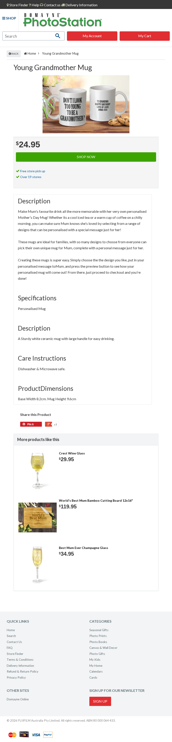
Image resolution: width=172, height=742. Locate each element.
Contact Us (14, 642)
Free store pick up (32, 171)
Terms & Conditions (20, 659)
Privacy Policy (16, 677)
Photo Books (98, 642)
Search (11, 636)
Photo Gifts (97, 654)
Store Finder (15, 654)
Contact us (51, 5)
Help (35, 5)
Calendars (96, 671)
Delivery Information (81, 5)
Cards (93, 677)
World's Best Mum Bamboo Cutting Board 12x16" (96, 500)
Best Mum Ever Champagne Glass (83, 548)
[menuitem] (17, 4)
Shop (10, 18)
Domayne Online (18, 699)
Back (15, 53)
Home (31, 53)
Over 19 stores (30, 177)
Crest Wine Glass (72, 453)
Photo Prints (98, 636)
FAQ (10, 648)
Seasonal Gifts (98, 630)
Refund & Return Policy (22, 671)
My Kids (94, 659)
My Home (95, 665)
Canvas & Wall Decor (103, 648)
